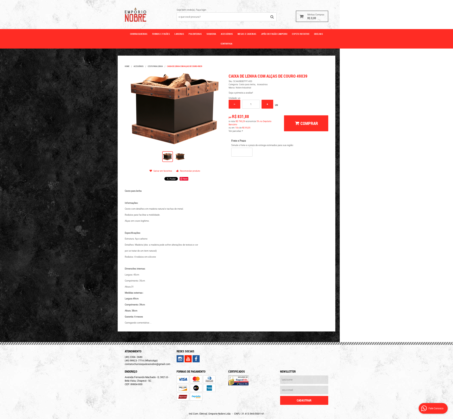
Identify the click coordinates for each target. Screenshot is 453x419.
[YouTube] (188, 358)
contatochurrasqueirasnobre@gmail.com (147, 364)
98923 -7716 (141, 360)
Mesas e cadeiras (247, 33)
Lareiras (179, 33)
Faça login (201, 9)
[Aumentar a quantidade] (267, 104)
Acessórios (227, 33)
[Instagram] (180, 358)
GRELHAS (318, 33)
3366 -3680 (133, 357)
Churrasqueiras (139, 33)
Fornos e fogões (161, 33)
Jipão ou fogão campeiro (274, 33)
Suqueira (211, 33)
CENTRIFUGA (227, 43)
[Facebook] (196, 358)
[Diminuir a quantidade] (234, 104)
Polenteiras (195, 33)
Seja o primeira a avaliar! (241, 92)
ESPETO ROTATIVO (300, 33)
